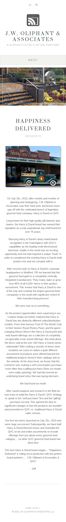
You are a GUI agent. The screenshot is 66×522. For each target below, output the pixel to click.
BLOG (35, 508)
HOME (28, 508)
